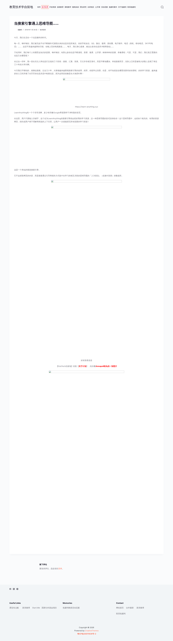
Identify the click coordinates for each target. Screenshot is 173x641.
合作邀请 (130, 608)
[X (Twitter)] (14, 589)
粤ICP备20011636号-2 (86, 634)
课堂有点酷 (14, 608)
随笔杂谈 (75, 7)
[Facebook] (10, 589)
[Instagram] (17, 589)
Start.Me (36, 608)
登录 (60, 568)
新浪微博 (26, 608)
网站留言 (120, 608)
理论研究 (83, 7)
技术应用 (45, 7)
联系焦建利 (131, 7)
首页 (39, 7)
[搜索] (162, 7)
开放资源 (52, 7)
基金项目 (53, 608)
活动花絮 (104, 7)
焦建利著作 (113, 7)
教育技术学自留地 (21, 7)
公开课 (97, 7)
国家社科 (45, 608)
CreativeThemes (92, 631)
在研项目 (91, 7)
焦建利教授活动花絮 (71, 608)
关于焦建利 (122, 7)
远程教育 (60, 7)
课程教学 (68, 7)
